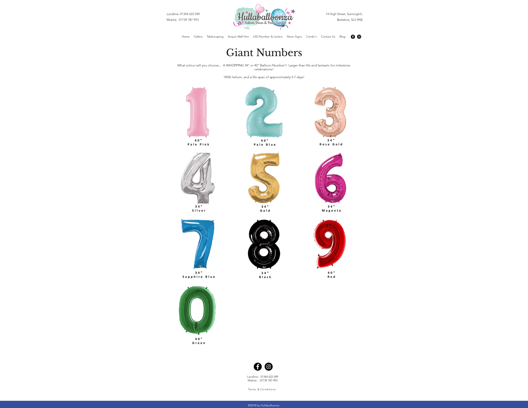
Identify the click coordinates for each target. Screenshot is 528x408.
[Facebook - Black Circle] (353, 37)
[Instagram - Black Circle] (359, 37)
